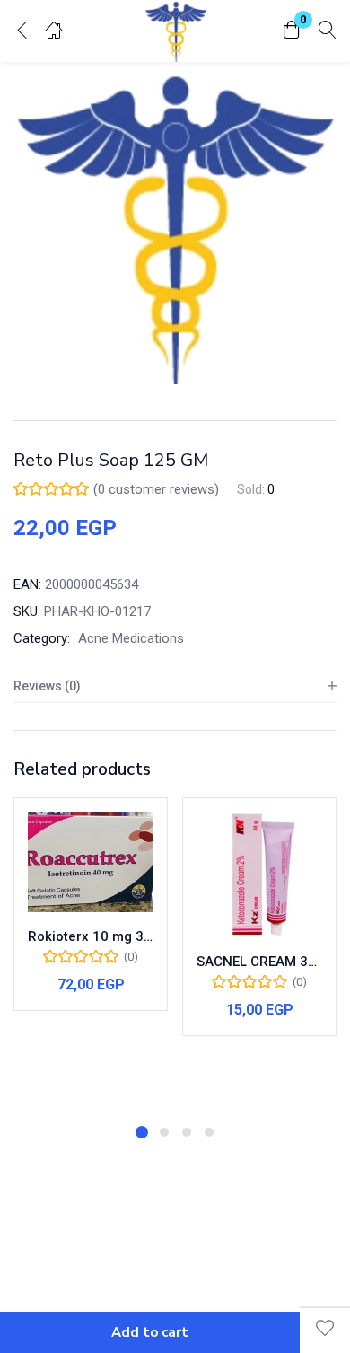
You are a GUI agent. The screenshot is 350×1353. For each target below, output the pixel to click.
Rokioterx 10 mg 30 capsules (90, 936)
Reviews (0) (47, 686)
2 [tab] (164, 1132)
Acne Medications (131, 638)
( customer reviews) (156, 489)
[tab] (175, 686)
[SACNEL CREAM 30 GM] (259, 874)
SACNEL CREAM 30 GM (259, 961)
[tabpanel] (90, 954)
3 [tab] (186, 1132)
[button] (291, 31)
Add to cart (149, 1332)
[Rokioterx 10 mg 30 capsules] (90, 862)
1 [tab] (141, 1132)
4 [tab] (209, 1132)
